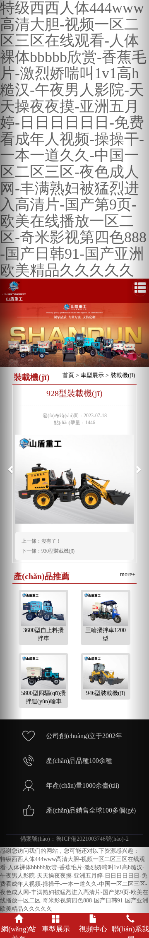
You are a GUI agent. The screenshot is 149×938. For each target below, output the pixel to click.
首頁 (68, 375)
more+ (127, 574)
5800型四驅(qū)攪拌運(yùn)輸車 (43, 697)
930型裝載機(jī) (57, 551)
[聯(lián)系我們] (130, 916)
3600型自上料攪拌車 (43, 634)
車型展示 (92, 375)
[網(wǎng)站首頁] (18, 916)
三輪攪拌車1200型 (105, 634)
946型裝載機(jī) (105, 693)
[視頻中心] (93, 916)
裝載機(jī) (123, 375)
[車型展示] (55, 916)
